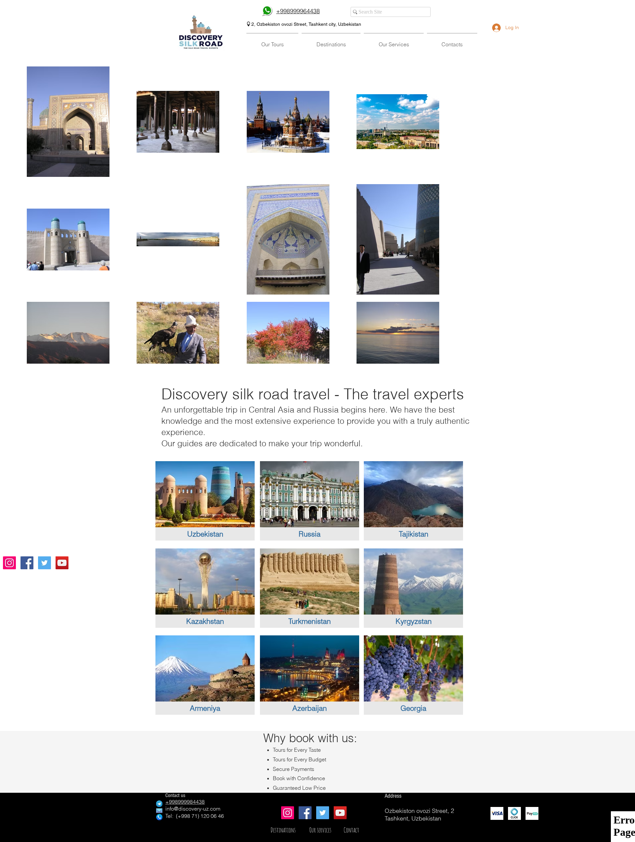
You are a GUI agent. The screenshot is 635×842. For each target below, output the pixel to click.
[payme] (532, 813)
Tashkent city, (323, 24)
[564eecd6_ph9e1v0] (514, 813)
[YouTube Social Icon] (62, 562)
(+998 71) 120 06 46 (200, 816)
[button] (272, 41)
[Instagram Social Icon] (9, 562)
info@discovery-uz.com (192, 808)
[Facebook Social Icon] (27, 562)
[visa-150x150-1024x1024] (496, 813)
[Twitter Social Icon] (44, 562)
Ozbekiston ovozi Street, (282, 24)
